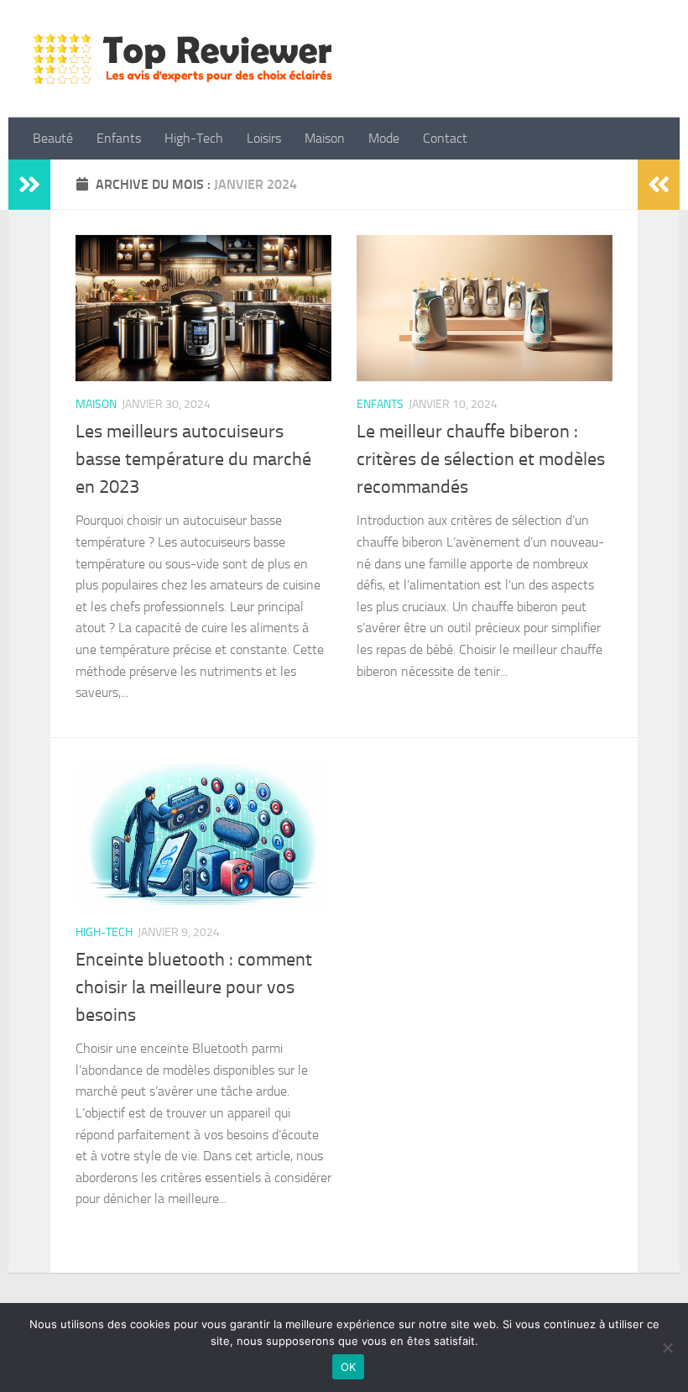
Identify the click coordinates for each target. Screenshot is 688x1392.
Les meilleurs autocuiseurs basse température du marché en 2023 (193, 459)
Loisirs (264, 138)
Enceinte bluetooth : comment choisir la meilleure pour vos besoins (194, 987)
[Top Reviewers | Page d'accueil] (182, 59)
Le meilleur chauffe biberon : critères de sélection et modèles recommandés (481, 459)
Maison (325, 138)
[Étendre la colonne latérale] (29, 185)
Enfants (118, 138)
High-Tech (193, 138)
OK (349, 1367)
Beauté (53, 138)
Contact (445, 138)
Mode (383, 138)
